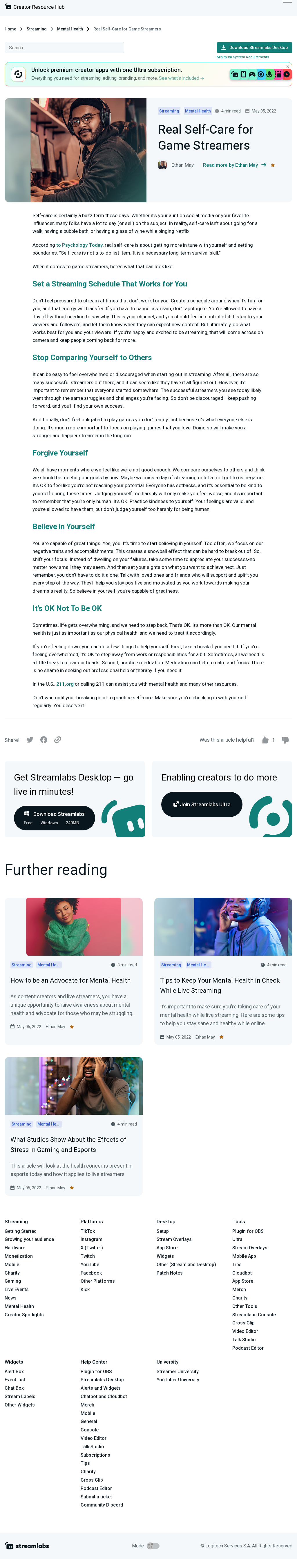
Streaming (37, 29)
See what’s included (179, 78)
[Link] (57, 740)
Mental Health (70, 29)
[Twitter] (29, 741)
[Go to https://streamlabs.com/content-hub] (34, 7)
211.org (65, 684)
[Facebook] (43, 741)
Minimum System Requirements (243, 57)
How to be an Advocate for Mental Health (70, 980)
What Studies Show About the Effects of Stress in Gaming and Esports (68, 1144)
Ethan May (55, 1026)
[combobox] (64, 47)
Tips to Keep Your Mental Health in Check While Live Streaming (220, 985)
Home (10, 29)
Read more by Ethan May (230, 165)
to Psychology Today (79, 245)
